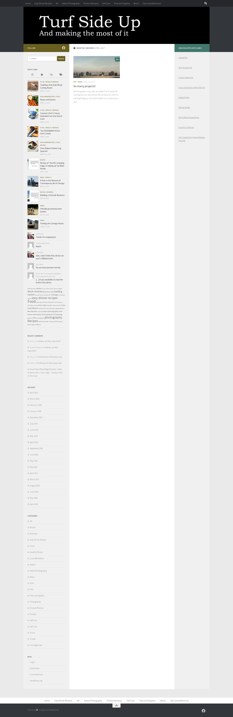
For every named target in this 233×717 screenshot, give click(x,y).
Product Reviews (91, 3)
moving (39, 311)
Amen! (38, 246)
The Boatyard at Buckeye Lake (49, 357)
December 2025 (36, 417)
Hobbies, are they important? (49, 341)
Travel (32, 632)
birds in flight (58, 289)
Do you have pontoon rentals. (48, 267)
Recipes (43, 145)
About (136, 3)
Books (42, 160)
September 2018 (36, 448)
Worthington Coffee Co (34, 324)
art (42, 289)
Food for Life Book (186, 127)
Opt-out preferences (152, 3)
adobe (38, 288)
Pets (35, 318)
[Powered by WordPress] (37, 710)
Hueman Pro (54, 710)
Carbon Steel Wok (186, 77)
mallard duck (42, 308)
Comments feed (36, 674)
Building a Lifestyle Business (52, 195)
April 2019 (34, 442)
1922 (29, 289)
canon (31, 294)
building (58, 291)
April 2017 (34, 473)
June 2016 (34, 492)
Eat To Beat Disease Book (189, 117)
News (80, 82)
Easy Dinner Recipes (43, 3)
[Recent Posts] (32, 75)
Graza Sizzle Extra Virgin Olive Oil (192, 87)
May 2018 (33, 461)
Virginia (60, 321)
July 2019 (33, 423)
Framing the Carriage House (52, 223)
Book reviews (35, 291)
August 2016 (35, 485)
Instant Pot (183, 57)
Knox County (56, 305)
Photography (35, 601)
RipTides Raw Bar (43, 321)
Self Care (106, 3)
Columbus (62, 295)
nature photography (50, 311)
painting (59, 314)
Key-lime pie (34, 305)
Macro (35, 308)
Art (57, 3)
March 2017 (34, 479)
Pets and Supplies (122, 3)
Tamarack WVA (53, 321)
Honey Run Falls (52, 302)
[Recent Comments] (51, 75)
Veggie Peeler (184, 97)
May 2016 (33, 498)
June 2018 (34, 454)
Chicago (54, 294)
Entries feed (34, 668)
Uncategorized (36, 645)
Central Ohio (38, 295)
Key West (49, 305)
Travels (48, 177)
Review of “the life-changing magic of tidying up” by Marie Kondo (52, 166)
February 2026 (36, 405)
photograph (40, 318)
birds (51, 289)
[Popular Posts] (41, 75)
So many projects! (84, 86)
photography (53, 317)
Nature (32, 564)
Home (28, 3)
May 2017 (33, 467)
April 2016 (34, 504)
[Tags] (60, 75)
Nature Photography (71, 3)
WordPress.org (36, 680)
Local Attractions (37, 558)
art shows (47, 289)
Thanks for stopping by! (46, 237)
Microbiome (32, 311)
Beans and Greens (48, 99)
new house (36, 314)
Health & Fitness (36, 552)
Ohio (32, 583)
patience (30, 318)
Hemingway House (41, 302)
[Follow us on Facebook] (63, 47)
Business (49, 192)
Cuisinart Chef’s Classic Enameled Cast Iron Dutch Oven (51, 116)
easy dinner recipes (45, 298)
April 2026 (34, 392)
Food (42, 82)
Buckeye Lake (48, 291)
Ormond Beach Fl (48, 314)
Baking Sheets (184, 107)
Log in (32, 662)
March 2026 (34, 399)
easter (29, 298)
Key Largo (43, 305)
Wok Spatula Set (185, 67)
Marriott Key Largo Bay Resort (55, 308)
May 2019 (33, 436)
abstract (33, 289)
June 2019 (34, 430)
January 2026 (35, 411)
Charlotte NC (47, 295)
